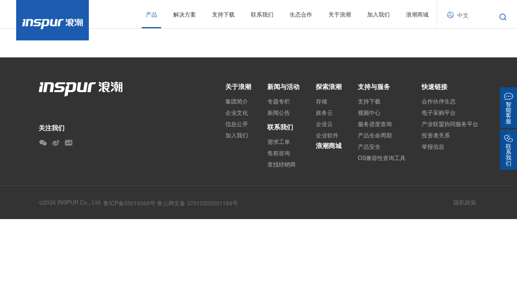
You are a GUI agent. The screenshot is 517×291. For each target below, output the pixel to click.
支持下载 (369, 101)
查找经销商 (281, 164)
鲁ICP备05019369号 (129, 203)
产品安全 (369, 146)
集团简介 (236, 101)
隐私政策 (465, 202)
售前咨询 (278, 153)
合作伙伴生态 (439, 101)
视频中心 (369, 112)
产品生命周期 (375, 135)
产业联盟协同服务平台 (450, 124)
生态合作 (301, 14)
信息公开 (236, 124)
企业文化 (236, 112)
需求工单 (278, 141)
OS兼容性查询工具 (382, 158)
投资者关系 (436, 135)
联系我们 (280, 126)
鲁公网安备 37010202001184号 (197, 203)
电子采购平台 (439, 112)
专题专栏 (278, 101)
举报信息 (433, 146)
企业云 (324, 124)
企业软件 (327, 135)
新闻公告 (278, 112)
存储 (321, 101)
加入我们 (378, 14)
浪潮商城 (417, 14)
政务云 (324, 112)
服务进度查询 (375, 124)
